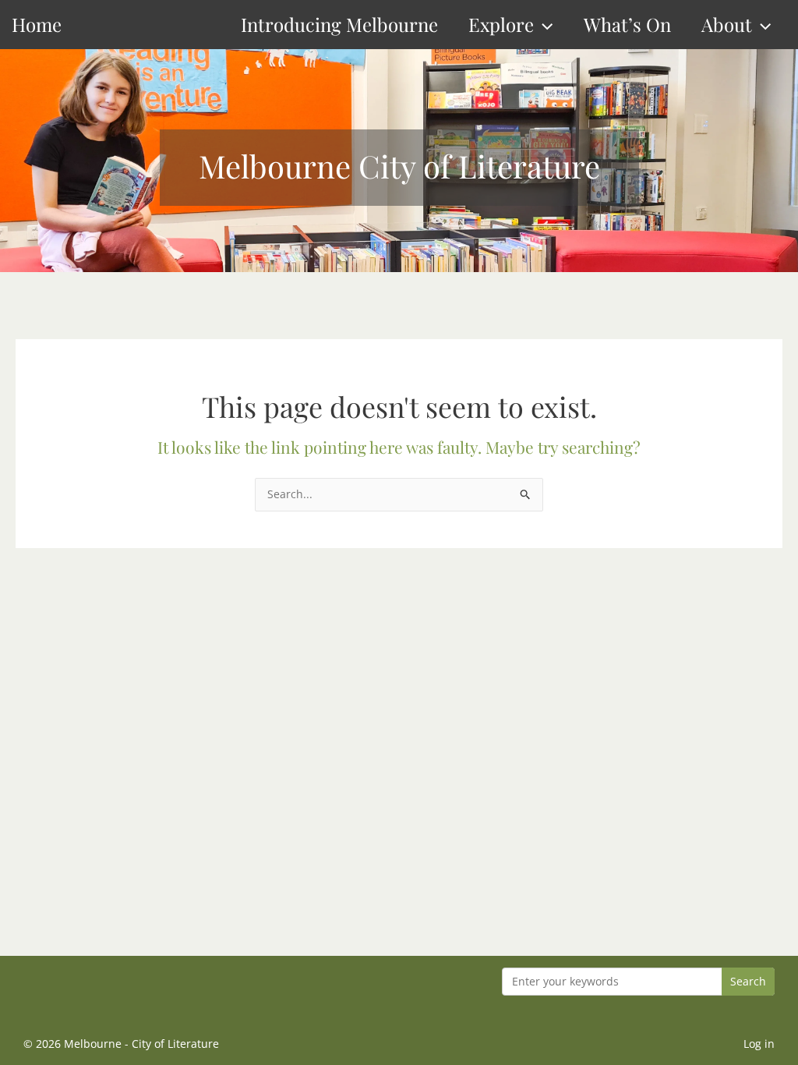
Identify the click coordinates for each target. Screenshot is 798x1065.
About (726, 24)
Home (37, 24)
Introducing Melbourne (339, 24)
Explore (501, 24)
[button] (543, 24)
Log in (759, 1043)
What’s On (627, 24)
